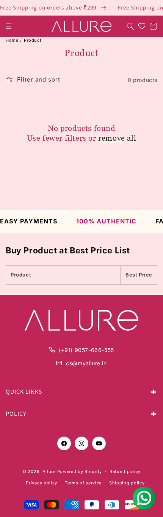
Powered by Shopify (79, 471)
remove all (117, 138)
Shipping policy (127, 483)
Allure (49, 471)
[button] (8, 26)
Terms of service (83, 483)
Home (12, 40)
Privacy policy (41, 483)
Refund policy (125, 471)
